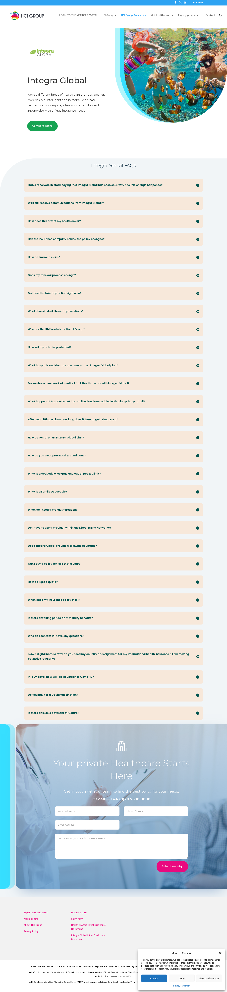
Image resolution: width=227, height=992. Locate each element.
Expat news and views (36, 912)
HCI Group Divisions (132, 15)
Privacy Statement (181, 985)
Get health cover (160, 15)
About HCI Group (33, 924)
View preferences (209, 978)
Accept (154, 978)
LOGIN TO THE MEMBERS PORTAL (78, 15)
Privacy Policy (31, 931)
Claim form (77, 918)
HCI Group (108, 15)
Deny (182, 978)
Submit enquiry (172, 866)
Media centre (31, 918)
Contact (210, 15)
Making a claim (79, 912)
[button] (220, 953)
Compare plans (42, 125)
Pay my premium (188, 15)
